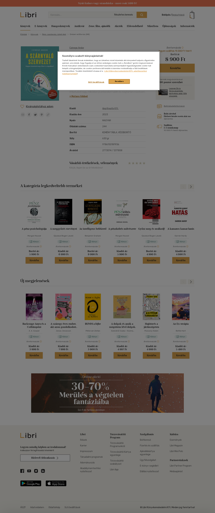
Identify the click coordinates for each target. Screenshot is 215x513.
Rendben (119, 81)
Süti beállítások (96, 82)
